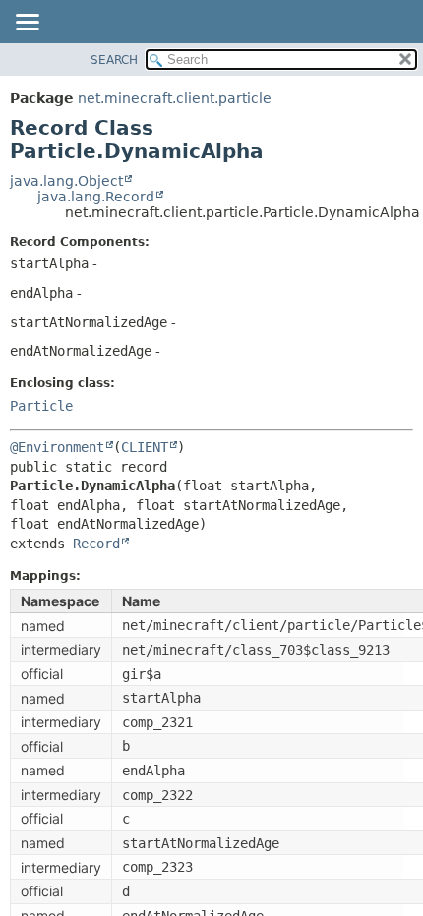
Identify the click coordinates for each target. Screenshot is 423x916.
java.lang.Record (95, 196)
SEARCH (114, 60)
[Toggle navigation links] (26, 23)
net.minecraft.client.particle (175, 98)
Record (96, 543)
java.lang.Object (66, 181)
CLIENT (144, 447)
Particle (41, 406)
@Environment (57, 447)
